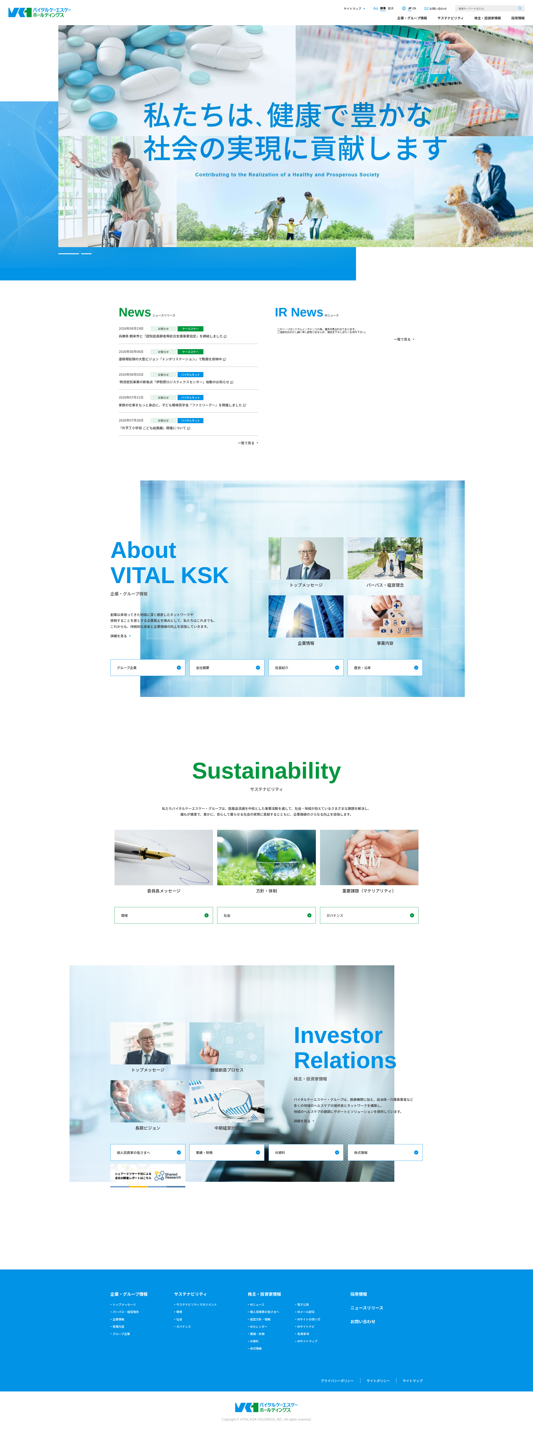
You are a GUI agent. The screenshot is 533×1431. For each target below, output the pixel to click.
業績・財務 (204, 1152)
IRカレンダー (258, 1326)
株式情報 (360, 1152)
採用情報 (518, 17)
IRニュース (257, 1304)
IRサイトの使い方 (308, 1319)
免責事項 (303, 1334)
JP (409, 8)
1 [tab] (63, 253)
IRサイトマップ (307, 1341)
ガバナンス (334, 915)
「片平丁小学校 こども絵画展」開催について (152, 427)
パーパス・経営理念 (126, 1312)
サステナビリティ (450, 17)
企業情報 (118, 1319)
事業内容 (118, 1326)
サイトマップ (352, 8)
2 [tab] (81, 253)
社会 (227, 915)
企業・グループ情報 (412, 17)
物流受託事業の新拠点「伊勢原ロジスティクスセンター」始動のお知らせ (174, 381)
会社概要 (202, 667)
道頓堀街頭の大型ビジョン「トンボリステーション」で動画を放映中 (170, 358)
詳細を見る (118, 635)
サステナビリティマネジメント (196, 1304)
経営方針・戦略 (260, 1319)
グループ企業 (127, 667)
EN (414, 8)
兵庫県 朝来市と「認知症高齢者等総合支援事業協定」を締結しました (171, 335)
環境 (124, 915)
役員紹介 (281, 667)
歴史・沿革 (362, 667)
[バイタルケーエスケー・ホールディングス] (39, 10)
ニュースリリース (366, 1308)
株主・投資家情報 (487, 17)
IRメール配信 (306, 1312)
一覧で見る (246, 442)
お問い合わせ (438, 8)
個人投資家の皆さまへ (133, 1152)
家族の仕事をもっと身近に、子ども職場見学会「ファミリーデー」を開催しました (180, 404)
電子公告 (303, 1304)
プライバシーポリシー (337, 1380)
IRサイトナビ (306, 1326)
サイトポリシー (378, 1380)
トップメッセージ (124, 1304)
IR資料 (280, 1152)
